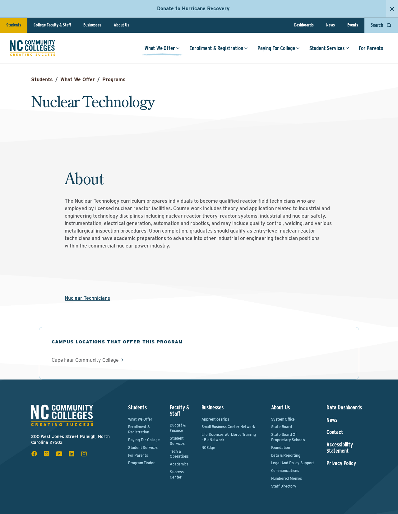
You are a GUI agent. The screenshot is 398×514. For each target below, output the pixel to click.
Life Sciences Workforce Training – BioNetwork (228, 437)
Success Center (177, 474)
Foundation (280, 447)
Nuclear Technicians (87, 298)
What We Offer (160, 48)
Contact (334, 432)
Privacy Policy (341, 463)
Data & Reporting (285, 455)
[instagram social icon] (84, 453)
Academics (179, 464)
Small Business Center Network (228, 426)
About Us (121, 24)
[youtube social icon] (59, 453)
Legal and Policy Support (292, 462)
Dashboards (304, 24)
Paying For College (276, 48)
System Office (283, 419)
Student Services (327, 48)
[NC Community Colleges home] (32, 48)
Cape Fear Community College (85, 360)
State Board (281, 426)
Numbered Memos (286, 478)
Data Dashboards (344, 407)
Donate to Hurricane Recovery (193, 9)
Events (352, 24)
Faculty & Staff (179, 410)
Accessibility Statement (339, 447)
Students (13, 24)
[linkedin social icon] (71, 453)
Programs (114, 80)
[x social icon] (47, 453)
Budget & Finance (178, 428)
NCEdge (208, 447)
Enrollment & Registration (216, 48)
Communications (285, 470)
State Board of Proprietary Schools (288, 437)
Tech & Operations (179, 454)
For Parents (371, 48)
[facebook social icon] (34, 453)
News (330, 24)
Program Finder (141, 462)
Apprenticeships (215, 419)
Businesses (92, 24)
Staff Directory (283, 486)
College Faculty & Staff (52, 24)
